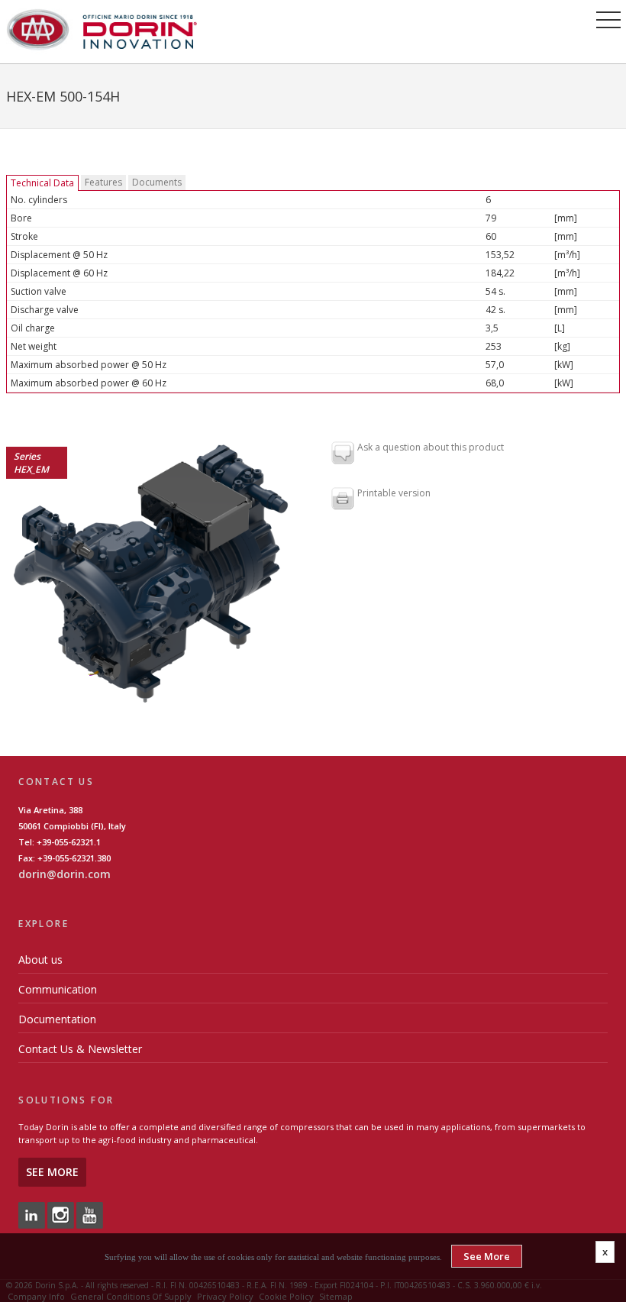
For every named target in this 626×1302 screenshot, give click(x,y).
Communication (57, 989)
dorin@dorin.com (64, 874)
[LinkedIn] (31, 1214)
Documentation (57, 1019)
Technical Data (42, 182)
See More (52, 1172)
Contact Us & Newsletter (80, 1049)
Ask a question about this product (430, 448)
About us (40, 959)
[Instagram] (60, 1214)
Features (103, 182)
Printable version (394, 494)
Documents (157, 182)
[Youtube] (89, 1214)
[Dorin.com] (101, 28)
